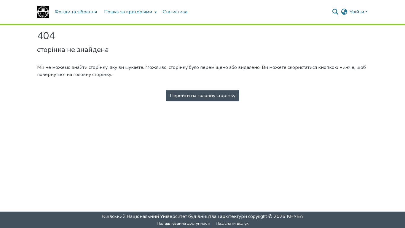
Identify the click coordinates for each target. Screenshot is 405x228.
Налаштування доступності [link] (183, 223)
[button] (43, 12)
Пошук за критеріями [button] (128, 12)
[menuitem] (130, 12)
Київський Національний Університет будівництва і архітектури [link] (174, 216)
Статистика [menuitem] (175, 12)
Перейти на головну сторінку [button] (202, 95)
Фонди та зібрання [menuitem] (76, 12)
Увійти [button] (357, 12)
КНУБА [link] (295, 216)
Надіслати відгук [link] (232, 223)
